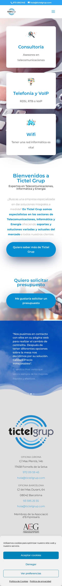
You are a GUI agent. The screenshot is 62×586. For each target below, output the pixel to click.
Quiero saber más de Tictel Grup (31, 249)
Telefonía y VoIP (31, 93)
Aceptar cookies (31, 555)
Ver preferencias (31, 573)
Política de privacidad (40, 581)
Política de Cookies (18, 581)
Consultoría (31, 47)
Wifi (31, 134)
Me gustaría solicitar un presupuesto (31, 301)
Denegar (31, 564)
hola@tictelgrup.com (31, 477)
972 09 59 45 (31, 472)
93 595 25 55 (31, 500)
